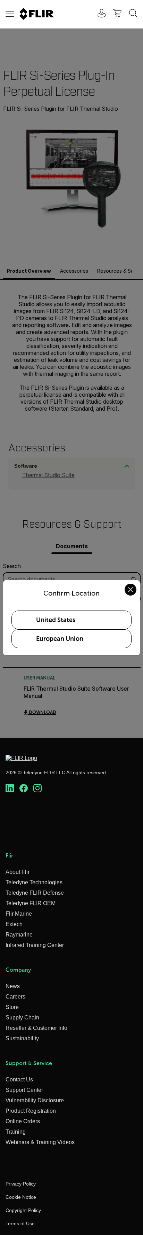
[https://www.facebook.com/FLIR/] (23, 788)
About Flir (18, 872)
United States (55, 619)
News (13, 986)
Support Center (24, 1090)
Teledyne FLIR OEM (31, 903)
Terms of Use (20, 1223)
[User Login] (98, 14)
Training (16, 1132)
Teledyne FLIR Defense (35, 893)
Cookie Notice (21, 1197)
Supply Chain (22, 1017)
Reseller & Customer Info (36, 1028)
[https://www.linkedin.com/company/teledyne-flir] (10, 788)
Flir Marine (19, 914)
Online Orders (23, 1121)
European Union (59, 638)
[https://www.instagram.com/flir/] (37, 788)
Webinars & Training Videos (40, 1142)
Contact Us (19, 1079)
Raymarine (19, 935)
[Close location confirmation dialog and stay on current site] (130, 590)
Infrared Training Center (35, 945)
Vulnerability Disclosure (35, 1100)
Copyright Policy (23, 1210)
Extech (14, 924)
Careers (15, 997)
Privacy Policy (21, 1184)
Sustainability (22, 1038)
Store (12, 1007)
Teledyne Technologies (34, 882)
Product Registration (31, 1111)
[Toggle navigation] (10, 14)
